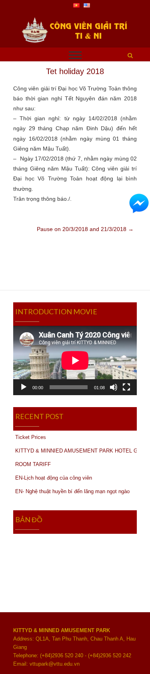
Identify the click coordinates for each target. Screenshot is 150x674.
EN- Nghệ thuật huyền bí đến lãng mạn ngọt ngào (72, 491)
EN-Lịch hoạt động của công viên (53, 478)
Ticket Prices (30, 437)
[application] (75, 360)
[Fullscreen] (126, 387)
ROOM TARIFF (33, 464)
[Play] (24, 387)
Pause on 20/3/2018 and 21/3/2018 (85, 229)
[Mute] (114, 387)
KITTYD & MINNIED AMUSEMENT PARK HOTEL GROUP (76, 451)
